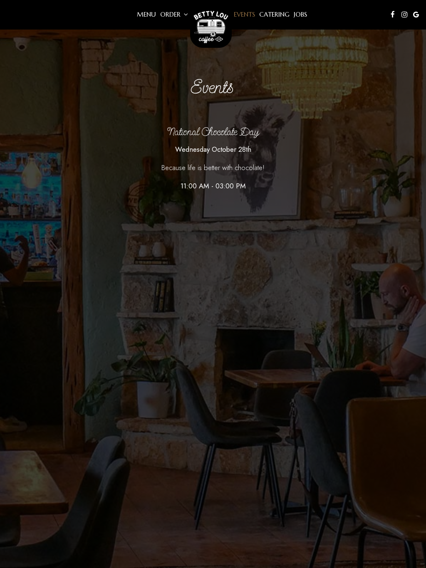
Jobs (300, 14)
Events (244, 14)
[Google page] (416, 14)
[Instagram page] (404, 14)
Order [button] (171, 14)
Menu (146, 14)
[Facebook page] (393, 14)
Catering (274, 14)
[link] (211, 27)
